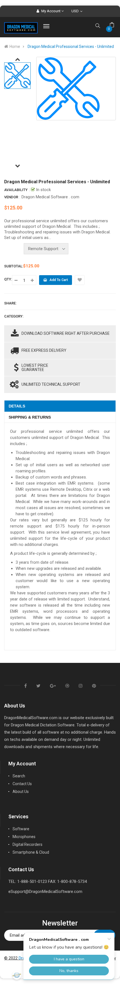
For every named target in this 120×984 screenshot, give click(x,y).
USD (76, 11)
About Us (21, 791)
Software (21, 829)
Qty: (8, 279)
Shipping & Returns (30, 417)
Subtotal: (13, 266)
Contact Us (22, 784)
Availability (16, 190)
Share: (10, 303)
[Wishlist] (80, 280)
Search (19, 776)
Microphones (24, 836)
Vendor (11, 197)
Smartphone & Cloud (31, 852)
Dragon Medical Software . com (50, 196)
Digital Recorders (27, 844)
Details (17, 406)
